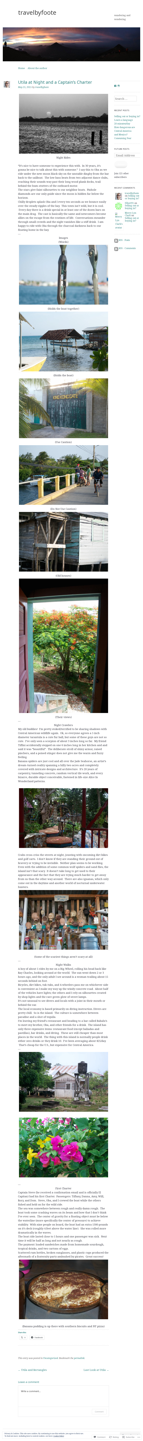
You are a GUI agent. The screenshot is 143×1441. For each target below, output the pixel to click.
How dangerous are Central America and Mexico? (124, 131)
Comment (99, 1411)
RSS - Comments (127, 248)
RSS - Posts (124, 240)
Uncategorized (50, 1358)
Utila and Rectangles (32, 1370)
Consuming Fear (122, 138)
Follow (120, 164)
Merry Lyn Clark (130, 214)
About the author (37, 68)
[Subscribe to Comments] (116, 248)
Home (21, 68)
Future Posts (121, 148)
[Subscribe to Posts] (116, 240)
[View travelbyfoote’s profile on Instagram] (119, 86)
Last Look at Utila (96, 1370)
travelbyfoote (37, 12)
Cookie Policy (58, 1436)
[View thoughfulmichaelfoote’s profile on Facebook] (115, 86)
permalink (79, 1358)
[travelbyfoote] (71, 44)
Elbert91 (129, 203)
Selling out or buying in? (127, 116)
